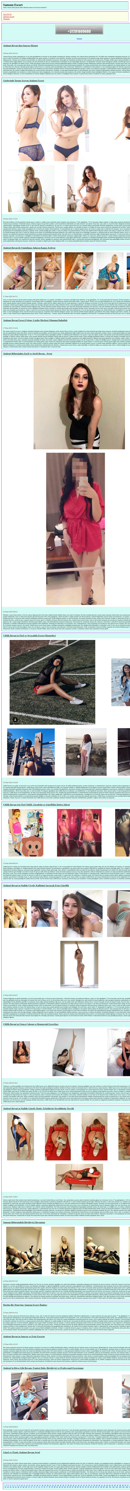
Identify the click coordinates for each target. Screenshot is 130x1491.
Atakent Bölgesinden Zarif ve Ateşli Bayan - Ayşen (27, 353)
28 (68, 1485)
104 (120, 1487)
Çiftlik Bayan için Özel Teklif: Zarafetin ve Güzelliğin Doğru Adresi (36, 804)
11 (24, 1485)
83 (62, 1487)
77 (47, 1487)
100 (107, 1487)
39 (97, 1485)
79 (52, 1487)
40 (99, 1485)
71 (31, 1487)
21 (50, 1485)
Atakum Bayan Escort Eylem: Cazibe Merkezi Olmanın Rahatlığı (35, 320)
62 (8, 1487)
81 (57, 1487)
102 (113, 1487)
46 (115, 1485)
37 (91, 1485)
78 (49, 1487)
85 (67, 1487)
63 (10, 1487)
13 (29, 1485)
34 (84, 1485)
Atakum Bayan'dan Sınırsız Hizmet (20, 45)
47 (117, 1485)
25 (60, 1485)
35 (86, 1485)
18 (42, 1485)
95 (93, 1487)
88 (75, 1487)
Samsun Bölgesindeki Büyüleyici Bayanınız (24, 1222)
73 (36, 1487)
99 (103, 1487)
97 (98, 1487)
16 (37, 1485)
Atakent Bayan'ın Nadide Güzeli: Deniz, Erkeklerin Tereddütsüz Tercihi (38, 1108)
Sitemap (6, 19)
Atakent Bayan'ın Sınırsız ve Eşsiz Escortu (24, 1336)
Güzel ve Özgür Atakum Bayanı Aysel (21, 1452)
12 (27, 1485)
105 (123, 1487)
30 (73, 1485)
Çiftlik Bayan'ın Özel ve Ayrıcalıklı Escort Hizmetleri (29, 635)
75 (41, 1487)
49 (122, 1485)
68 (23, 1487)
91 (83, 1487)
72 (34, 1487)
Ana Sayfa (7, 14)
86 (70, 1487)
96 (96, 1487)
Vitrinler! (79, 38)
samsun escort (8, 16)
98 (101, 1487)
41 (102, 1485)
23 (55, 1485)
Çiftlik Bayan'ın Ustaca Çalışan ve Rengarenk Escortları (30, 1024)
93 (88, 1487)
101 (110, 1487)
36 (89, 1485)
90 (80, 1487)
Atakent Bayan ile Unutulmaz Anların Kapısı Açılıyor (29, 248)
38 (94, 1485)
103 (117, 1487)
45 (112, 1485)
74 (39, 1487)
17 (40, 1485)
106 (127, 1487)
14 (32, 1485)
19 (45, 1485)
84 (65, 1487)
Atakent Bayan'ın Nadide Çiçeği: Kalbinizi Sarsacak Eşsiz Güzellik (36, 885)
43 (107, 1485)
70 (29, 1487)
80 (54, 1487)
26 (63, 1485)
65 (16, 1487)
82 (60, 1487)
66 (18, 1487)
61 (5, 1487)
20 (47, 1485)
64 (13, 1487)
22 (53, 1485)
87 (72, 1487)
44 (109, 1485)
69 (26, 1487)
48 (120, 1485)
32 (78, 1485)
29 (71, 1485)
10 (22, 1485)
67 (21, 1487)
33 (81, 1485)
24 (58, 1485)
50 (125, 1485)
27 (66, 1485)
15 (34, 1485)
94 (91, 1487)
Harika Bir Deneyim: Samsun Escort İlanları (25, 1305)
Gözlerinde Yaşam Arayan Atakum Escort (23, 80)
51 (128, 1485)
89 (78, 1487)
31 (76, 1485)
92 (85, 1487)
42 (104, 1485)
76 (44, 1487)
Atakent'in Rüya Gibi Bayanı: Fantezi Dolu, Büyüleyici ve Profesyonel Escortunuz (43, 1368)
